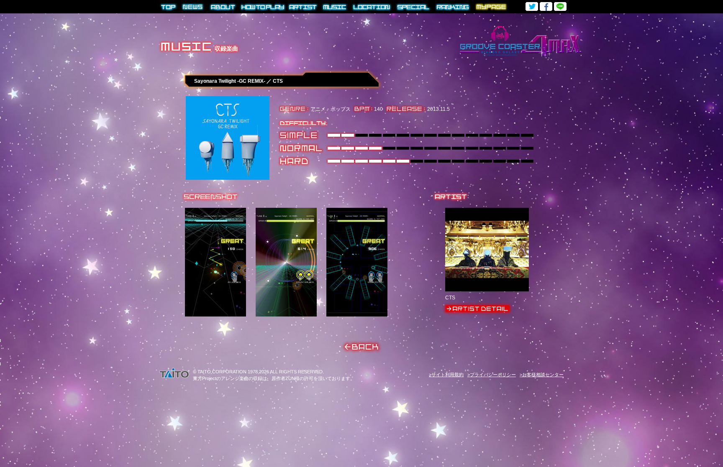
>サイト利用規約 (446, 374)
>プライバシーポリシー (491, 374)
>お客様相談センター (542, 374)
